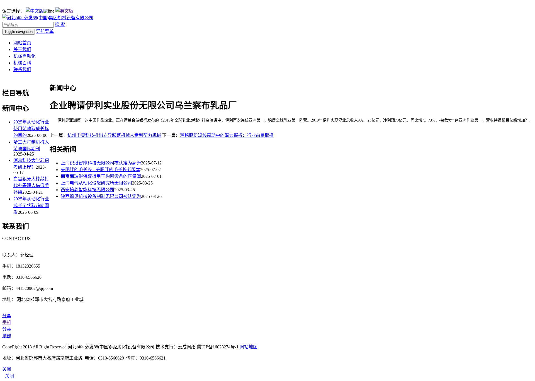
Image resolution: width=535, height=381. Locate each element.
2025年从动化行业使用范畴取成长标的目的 (31, 129)
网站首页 (22, 42)
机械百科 (22, 62)
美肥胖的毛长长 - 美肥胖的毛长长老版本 (100, 169)
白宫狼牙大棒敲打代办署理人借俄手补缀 (31, 185)
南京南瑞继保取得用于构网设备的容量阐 (101, 176)
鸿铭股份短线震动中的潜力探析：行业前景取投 (227, 135)
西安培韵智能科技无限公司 (87, 189)
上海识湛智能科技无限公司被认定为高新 (101, 163)
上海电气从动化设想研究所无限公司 (96, 183)
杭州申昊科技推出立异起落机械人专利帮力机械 (114, 135)
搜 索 (60, 24)
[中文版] (34, 11)
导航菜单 (45, 31)
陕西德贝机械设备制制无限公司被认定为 (101, 196)
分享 (6, 315)
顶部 (6, 335)
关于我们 (22, 49)
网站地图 (248, 346)
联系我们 (22, 69)
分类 (6, 329)
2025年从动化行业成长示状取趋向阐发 (31, 205)
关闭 (9, 375)
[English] (64, 11)
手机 (6, 322)
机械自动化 (24, 56)
